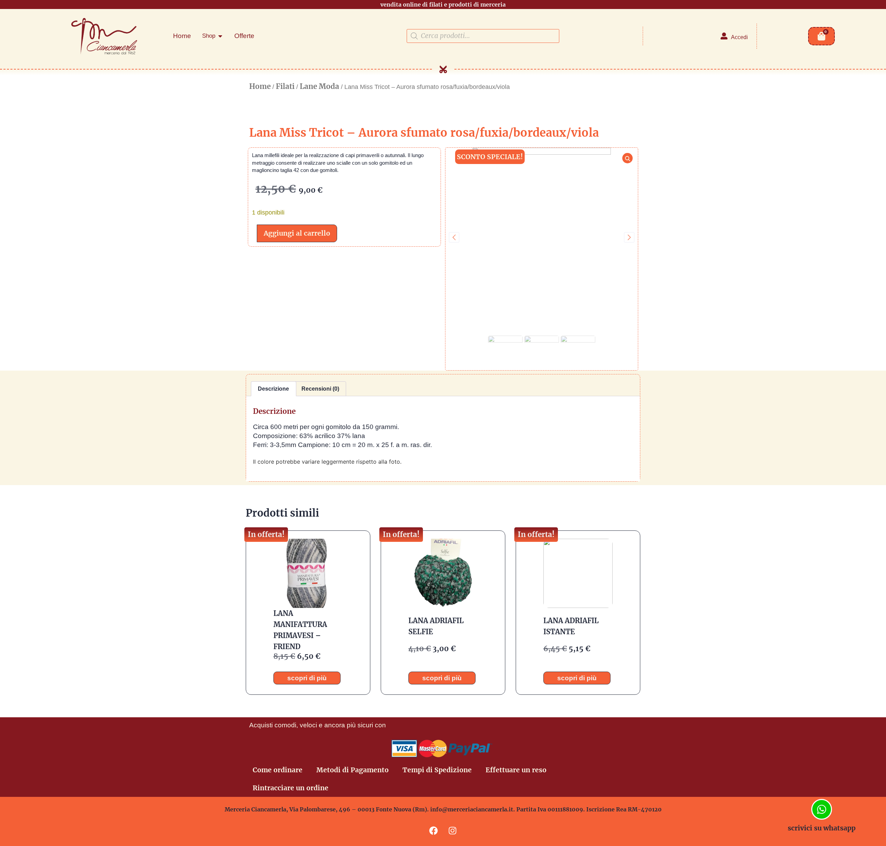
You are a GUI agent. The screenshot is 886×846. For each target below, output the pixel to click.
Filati (285, 86)
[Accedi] (724, 36)
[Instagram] (452, 830)
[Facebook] (433, 830)
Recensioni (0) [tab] (320, 389)
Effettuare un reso (516, 770)
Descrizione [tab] (273, 389)
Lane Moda (319, 86)
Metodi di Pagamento (352, 770)
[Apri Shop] (220, 36)
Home (260, 86)
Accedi (739, 37)
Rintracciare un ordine (290, 788)
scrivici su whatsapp (822, 828)
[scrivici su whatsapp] (821, 809)
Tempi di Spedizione (437, 770)
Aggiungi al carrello (297, 233)
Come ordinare (277, 770)
